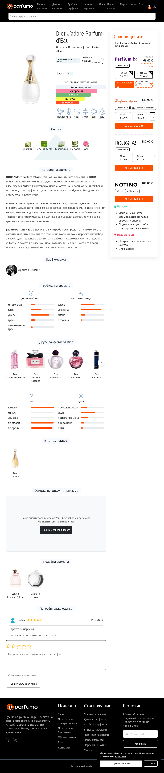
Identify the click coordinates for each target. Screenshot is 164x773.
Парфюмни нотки (95, 745)
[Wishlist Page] (148, 6)
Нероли (75, 149)
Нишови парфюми (89, 6)
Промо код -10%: (143, 82)
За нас (62, 714)
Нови (102, 4)
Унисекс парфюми (95, 729)
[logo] (19, 6)
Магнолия (61, 149)
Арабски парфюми (73, 6)
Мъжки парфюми (42, 6)
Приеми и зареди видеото (56, 529)
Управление (120, 756)
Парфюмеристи (94, 740)
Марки (123, 4)
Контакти (64, 747)
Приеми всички (121, 763)
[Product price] (126, 59)
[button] (101, 362)
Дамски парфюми (57, 6)
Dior (61, 33)
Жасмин (28, 149)
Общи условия (67, 737)
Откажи (151, 763)
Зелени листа (44, 149)
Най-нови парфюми (96, 734)
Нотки (133, 4)
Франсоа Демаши (28, 270)
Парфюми (74, 47)
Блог (141, 4)
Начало (61, 47)
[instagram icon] (15, 740)
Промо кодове (111, 6)
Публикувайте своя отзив (23, 684)
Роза (86, 149)
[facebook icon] (8, 740)
